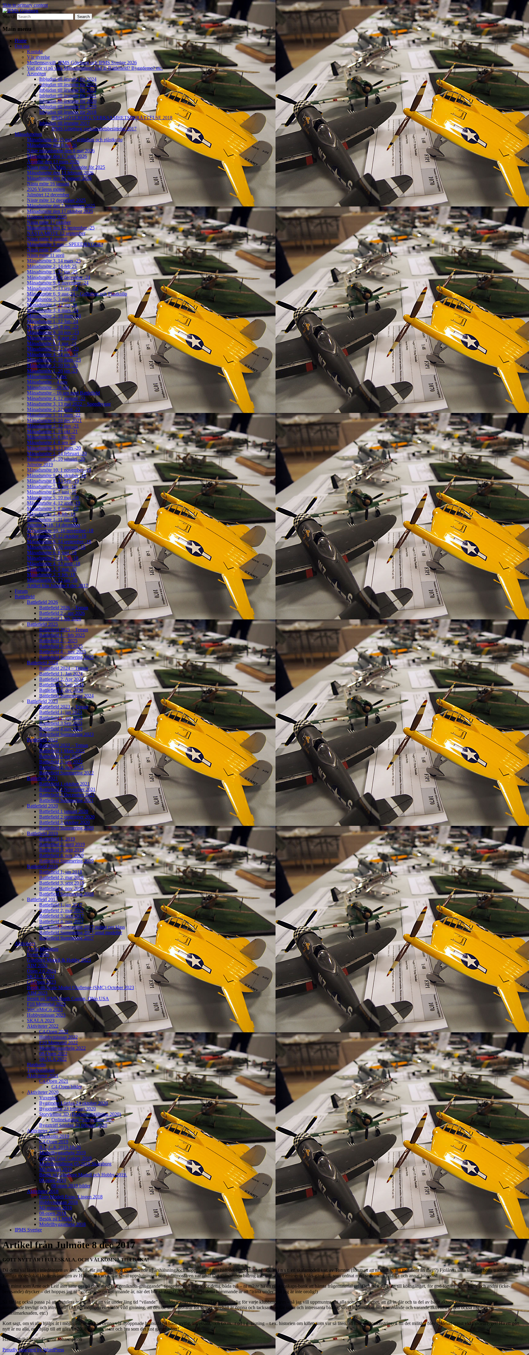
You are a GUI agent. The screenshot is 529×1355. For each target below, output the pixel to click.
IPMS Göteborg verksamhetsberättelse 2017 (94, 128)
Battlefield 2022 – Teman (63, 745)
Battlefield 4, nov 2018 (61, 888)
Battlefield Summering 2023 (66, 734)
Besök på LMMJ (55, 1218)
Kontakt (35, 51)
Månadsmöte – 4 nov (47, 381)
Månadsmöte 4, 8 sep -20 (51, 442)
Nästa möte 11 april (45, 255)
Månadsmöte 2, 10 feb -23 (52, 365)
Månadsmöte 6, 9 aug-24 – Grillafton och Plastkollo (77, 293)
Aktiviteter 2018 (42, 1191)
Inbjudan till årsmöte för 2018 (67, 112)
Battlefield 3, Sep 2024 (61, 684)
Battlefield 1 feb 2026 (60, 618)
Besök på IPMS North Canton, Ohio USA (68, 998)
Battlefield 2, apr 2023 (60, 717)
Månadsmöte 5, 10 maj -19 (53, 497)
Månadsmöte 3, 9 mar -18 (52, 569)
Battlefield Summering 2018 (66, 894)
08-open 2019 (52, 1180)
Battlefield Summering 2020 (66, 827)
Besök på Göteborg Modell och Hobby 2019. (83, 1174)
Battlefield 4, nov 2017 (61, 921)
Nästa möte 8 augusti (47, 238)
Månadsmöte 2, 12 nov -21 (53, 426)
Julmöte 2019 (40, 464)
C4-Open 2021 (53, 1081)
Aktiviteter (25, 943)
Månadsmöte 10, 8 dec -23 (52, 326)
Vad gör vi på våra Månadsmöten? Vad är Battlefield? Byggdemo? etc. (95, 68)
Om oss (22, 46)
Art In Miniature (42, 949)
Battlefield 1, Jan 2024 (61, 673)
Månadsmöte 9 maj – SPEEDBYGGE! (65, 244)
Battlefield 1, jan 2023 (60, 712)
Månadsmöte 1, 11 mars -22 (54, 415)
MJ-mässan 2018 (55, 1207)
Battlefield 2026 (42, 602)
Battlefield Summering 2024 (66, 695)
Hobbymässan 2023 (46, 1015)
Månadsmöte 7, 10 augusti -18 (56, 547)
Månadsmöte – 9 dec (47, 376)
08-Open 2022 (53, 1053)
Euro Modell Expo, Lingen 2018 (71, 1196)
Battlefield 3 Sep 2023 (60, 723)
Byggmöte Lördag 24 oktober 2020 (73, 1103)
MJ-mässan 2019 (55, 1169)
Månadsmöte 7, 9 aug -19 (51, 486)
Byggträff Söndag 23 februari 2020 (73, 1125)
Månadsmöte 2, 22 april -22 (53, 409)
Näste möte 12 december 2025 (56, 200)
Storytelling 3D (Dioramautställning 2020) (80, 1114)
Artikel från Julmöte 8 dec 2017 (57, 585)
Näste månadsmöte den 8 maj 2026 (61, 150)
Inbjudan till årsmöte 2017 (64, 123)
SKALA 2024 (40, 976)
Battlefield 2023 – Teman (63, 706)
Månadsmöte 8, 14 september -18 (59, 541)
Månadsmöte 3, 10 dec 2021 (54, 420)
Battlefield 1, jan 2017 (60, 905)
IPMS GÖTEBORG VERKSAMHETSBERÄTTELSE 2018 (111, 117)
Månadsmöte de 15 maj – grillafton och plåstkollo (74, 139)
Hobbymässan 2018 (58, 1202)
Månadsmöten (28, 134)
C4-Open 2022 (53, 1031)
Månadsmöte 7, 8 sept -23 (52, 337)
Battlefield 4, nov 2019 (61, 855)
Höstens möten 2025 (47, 216)
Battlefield (25, 596)
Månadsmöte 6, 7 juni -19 (52, 492)
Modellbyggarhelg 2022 (62, 1048)
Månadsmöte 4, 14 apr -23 (52, 354)
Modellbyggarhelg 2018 (62, 1224)
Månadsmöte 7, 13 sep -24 (52, 288)
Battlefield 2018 (42, 866)
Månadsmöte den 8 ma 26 (52, 145)
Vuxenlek (48, 1097)
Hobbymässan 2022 (58, 1037)
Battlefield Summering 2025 (66, 657)
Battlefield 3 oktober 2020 (64, 822)
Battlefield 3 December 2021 (67, 794)
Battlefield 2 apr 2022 (60, 756)
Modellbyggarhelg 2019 (62, 1152)
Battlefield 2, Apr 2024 (61, 679)
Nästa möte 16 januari (48, 183)
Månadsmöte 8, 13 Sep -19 (53, 481)
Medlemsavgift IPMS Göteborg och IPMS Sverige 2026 (82, 62)
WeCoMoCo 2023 (45, 1009)
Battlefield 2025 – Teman (63, 629)
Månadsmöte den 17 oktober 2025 (60, 211)
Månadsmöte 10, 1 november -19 (59, 470)
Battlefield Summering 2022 (66, 772)
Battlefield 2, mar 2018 (61, 877)
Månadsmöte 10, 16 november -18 (60, 530)
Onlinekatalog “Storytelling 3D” (82, 1119)
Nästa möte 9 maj (44, 249)
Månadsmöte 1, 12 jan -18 (52, 580)
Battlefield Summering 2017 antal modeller (80, 932)
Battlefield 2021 (42, 778)
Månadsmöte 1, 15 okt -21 (52, 431)
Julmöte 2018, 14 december (53, 525)
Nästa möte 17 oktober (49, 222)
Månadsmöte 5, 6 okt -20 (51, 437)
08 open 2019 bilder (70, 1185)
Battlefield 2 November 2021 (67, 789)
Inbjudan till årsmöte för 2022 (67, 90)
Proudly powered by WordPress (33, 1349)
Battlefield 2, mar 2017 (61, 910)
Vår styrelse (38, 57)
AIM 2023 (37, 993)
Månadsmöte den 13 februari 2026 (60, 172)
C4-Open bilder (66, 1086)
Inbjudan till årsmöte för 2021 (67, 95)
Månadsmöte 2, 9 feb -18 (51, 574)
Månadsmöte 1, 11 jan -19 (52, 519)
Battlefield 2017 (42, 899)
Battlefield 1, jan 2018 (60, 871)
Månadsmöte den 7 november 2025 (61, 205)
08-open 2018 (52, 1213)
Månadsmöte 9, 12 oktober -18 (56, 536)
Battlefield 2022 (42, 739)
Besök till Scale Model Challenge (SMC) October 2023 (80, 987)
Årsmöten (36, 73)
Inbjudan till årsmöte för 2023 (67, 84)
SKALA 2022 (53, 1059)
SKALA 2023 (40, 1020)
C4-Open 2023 (41, 982)
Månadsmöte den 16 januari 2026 (59, 178)
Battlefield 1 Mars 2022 (62, 750)
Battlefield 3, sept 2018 (61, 882)
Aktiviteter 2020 (42, 1092)
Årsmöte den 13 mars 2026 (53, 161)
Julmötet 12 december (48, 194)
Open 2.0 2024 (41, 971)
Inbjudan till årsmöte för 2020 (67, 101)
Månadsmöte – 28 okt (48, 387)
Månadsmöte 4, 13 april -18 (53, 563)
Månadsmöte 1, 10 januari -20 (56, 459)
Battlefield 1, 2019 (57, 838)
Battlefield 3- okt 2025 (61, 646)
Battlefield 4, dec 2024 (61, 690)
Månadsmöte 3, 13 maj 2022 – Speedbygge (69, 403)
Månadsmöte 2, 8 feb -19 (51, 514)
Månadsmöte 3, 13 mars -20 (54, 448)
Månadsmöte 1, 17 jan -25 (52, 271)
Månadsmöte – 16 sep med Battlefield (63, 392)
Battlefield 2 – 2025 (58, 640)
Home (21, 40)
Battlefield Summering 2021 (66, 800)
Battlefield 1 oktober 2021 (64, 783)
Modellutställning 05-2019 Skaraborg (75, 1163)
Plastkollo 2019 (54, 1136)
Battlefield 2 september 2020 (67, 816)
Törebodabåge (41, 1070)
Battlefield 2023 (42, 701)
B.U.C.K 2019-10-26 (60, 1147)
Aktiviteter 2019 (42, 1130)
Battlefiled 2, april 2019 (62, 844)
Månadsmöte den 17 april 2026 (57, 156)
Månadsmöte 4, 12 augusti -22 (56, 398)
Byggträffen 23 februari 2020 (67, 1108)
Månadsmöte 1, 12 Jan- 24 (52, 321)
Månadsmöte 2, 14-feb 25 (52, 266)
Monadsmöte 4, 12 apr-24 (52, 304)
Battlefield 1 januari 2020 (63, 811)
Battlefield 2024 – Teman (63, 668)
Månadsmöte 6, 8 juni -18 (52, 552)
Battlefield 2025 (42, 624)
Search (9, 16)
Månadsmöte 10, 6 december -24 (58, 277)
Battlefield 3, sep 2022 (61, 761)
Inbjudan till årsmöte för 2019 (67, 106)
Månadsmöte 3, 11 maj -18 (52, 558)
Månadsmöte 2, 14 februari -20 (57, 453)
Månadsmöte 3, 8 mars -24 (52, 310)
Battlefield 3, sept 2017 (61, 916)
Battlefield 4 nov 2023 (60, 728)
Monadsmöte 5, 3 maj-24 (51, 299)
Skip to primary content (25, 5)
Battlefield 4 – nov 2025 (62, 651)
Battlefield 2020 (42, 805)
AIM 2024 (37, 965)
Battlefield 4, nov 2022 (61, 767)
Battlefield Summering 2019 (66, 860)
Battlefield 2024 (42, 662)
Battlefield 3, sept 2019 (61, 849)
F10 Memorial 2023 (46, 1004)
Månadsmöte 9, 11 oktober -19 (56, 475)
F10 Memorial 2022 (58, 1042)
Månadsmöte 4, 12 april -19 (53, 503)
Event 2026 (38, 954)
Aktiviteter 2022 (42, 1026)
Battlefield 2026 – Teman (63, 607)
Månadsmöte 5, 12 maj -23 (53, 348)
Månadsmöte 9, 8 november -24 (57, 282)
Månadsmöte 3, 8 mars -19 (52, 508)
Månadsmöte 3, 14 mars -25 (54, 260)
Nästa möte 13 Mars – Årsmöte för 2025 (66, 167)
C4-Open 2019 (53, 1141)
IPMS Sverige (28, 1229)
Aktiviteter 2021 (42, 1075)
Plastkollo (36, 1064)
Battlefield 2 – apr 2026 (62, 613)
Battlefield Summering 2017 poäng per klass (82, 927)
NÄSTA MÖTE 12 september (56, 233)
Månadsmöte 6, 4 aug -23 (51, 343)
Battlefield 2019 (42, 833)
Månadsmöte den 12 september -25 (61, 227)
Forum (21, 591)
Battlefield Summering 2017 (66, 938)
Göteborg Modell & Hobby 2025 (59, 960)
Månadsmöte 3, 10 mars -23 (54, 359)
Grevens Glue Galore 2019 (65, 1158)
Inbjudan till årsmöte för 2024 (67, 79)
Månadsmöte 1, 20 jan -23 (52, 370)
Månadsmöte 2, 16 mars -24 (54, 315)
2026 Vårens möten (46, 189)
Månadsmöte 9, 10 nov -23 (53, 332)
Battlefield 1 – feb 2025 (62, 635)
